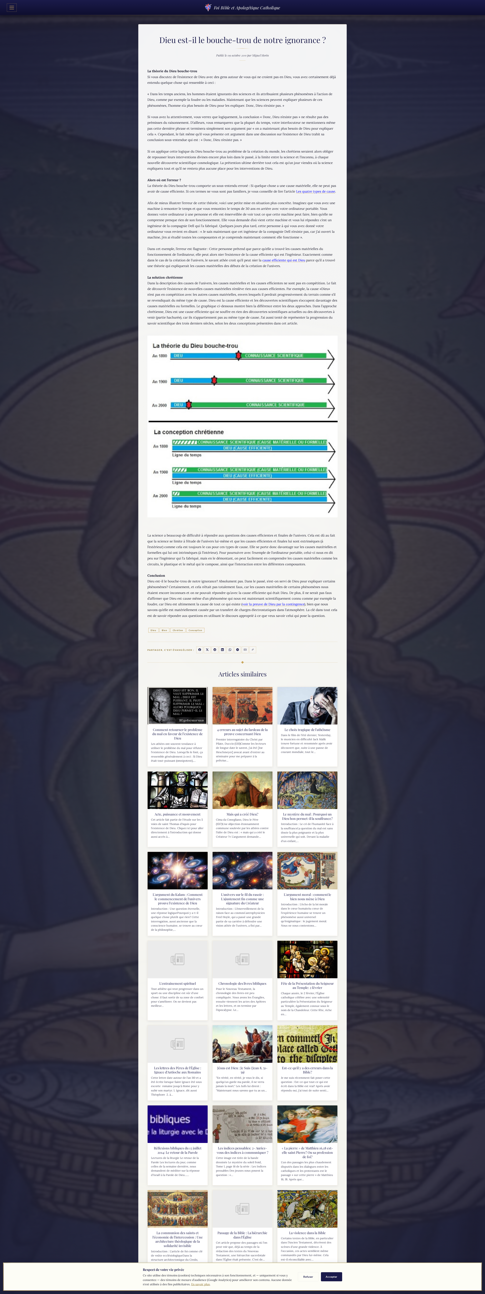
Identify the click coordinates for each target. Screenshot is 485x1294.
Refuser (308, 1276)
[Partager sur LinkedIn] (222, 649)
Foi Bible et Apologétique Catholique (247, 7)
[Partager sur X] (207, 649)
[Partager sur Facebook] (199, 649)
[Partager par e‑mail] (245, 649)
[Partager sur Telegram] (237, 649)
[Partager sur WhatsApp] (230, 649)
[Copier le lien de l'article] (252, 649)
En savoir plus (200, 1284)
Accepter (331, 1276)
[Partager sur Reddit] (214, 649)
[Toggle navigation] (12, 7)
